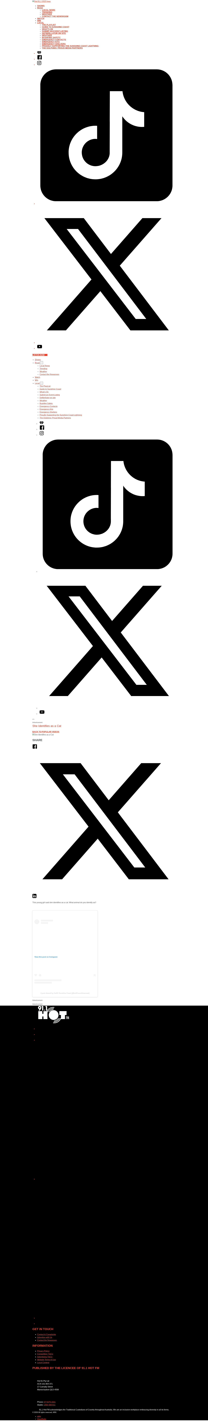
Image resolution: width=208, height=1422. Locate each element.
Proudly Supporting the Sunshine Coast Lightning (70, 46)
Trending (47, 12)
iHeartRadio (41, 1419)
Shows (41, 6)
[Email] (38, 898)
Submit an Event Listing (55, 31)
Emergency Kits (51, 42)
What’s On (47, 29)
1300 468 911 (49, 1405)
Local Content (43, 1363)
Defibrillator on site (54, 33)
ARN (39, 1416)
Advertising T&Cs (44, 1357)
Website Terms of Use (46, 1360)
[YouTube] (39, 348)
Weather (47, 14)
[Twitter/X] (106, 343)
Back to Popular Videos (45, 732)
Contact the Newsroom (55, 16)
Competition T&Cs (45, 1354)
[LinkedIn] (34, 898)
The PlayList (49, 25)
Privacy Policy (43, 1351)
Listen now (38, 355)
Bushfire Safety (51, 38)
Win (39, 21)
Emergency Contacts (54, 40)
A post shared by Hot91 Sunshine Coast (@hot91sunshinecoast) (65, 993)
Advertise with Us (44, 1337)
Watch (40, 19)
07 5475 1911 (49, 1402)
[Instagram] (39, 65)
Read (40, 8)
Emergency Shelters (54, 44)
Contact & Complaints (46, 1334)
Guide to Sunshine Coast (55, 27)
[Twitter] (104, 892)
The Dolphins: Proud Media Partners (62, 48)
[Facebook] (39, 59)
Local (40, 23)
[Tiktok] (106, 204)
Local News (48, 10)
